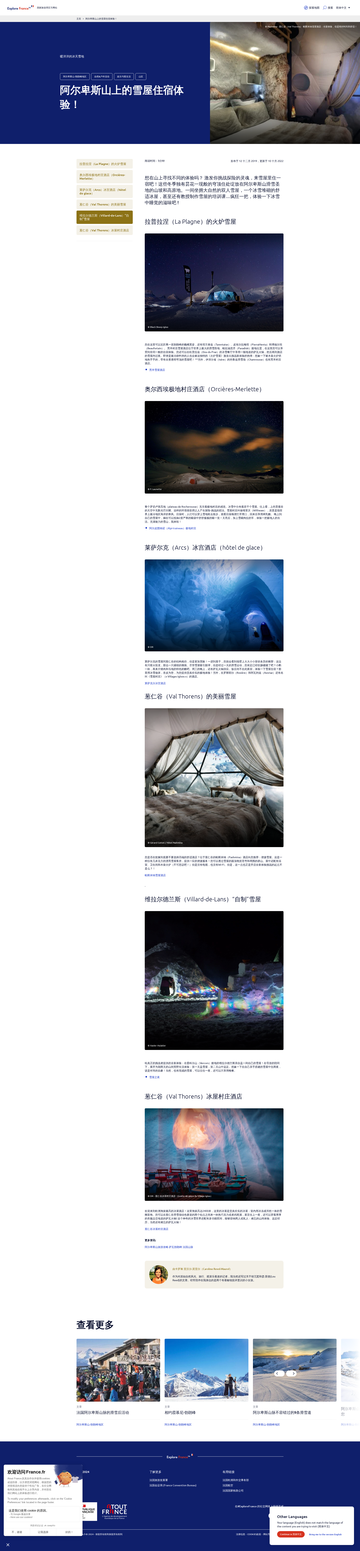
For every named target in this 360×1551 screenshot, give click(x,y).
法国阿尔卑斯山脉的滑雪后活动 (102, 1412)
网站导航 (267, 1534)
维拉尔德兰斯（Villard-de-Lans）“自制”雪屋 (104, 217)
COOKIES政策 (254, 1534)
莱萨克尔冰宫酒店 (155, 683)
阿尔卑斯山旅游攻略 (156, 1246)
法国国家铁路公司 (233, 1490)
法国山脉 (188, 1246)
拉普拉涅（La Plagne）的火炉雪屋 (103, 164)
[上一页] (279, 1373)
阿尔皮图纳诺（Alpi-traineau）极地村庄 (172, 528)
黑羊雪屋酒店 (157, 369)
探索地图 (314, 7)
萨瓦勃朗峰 (175, 1246)
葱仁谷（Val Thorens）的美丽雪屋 (103, 204)
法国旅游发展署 (158, 1480)
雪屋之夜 (154, 1077)
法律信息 (240, 1534)
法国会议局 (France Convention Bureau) (172, 1485)
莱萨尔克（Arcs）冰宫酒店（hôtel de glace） (103, 191)
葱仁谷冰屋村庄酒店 (156, 1228)
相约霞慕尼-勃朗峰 (180, 1412)
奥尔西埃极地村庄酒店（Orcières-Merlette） (102, 176)
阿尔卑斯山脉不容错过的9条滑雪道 (282, 1412)
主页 (78, 18)
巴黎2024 (82, 1472)
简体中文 (341, 7)
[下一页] (291, 1373)
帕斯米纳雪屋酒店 (155, 875)
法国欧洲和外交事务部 (236, 1480)
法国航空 (228, 1485)
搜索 (330, 7)
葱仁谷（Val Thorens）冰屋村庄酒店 (104, 230)
